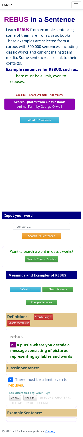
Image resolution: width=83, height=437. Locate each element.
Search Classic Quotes (41, 259)
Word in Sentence (39, 120)
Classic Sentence (58, 289)
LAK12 (7, 5)
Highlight (30, 397)
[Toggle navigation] (76, 4)
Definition (25, 289)
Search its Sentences (41, 236)
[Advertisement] (41, 169)
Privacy (50, 431)
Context (15, 397)
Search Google (43, 317)
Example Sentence (41, 302)
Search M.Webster (19, 322)
